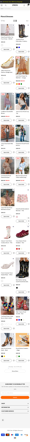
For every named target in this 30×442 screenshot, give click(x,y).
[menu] (1, 5)
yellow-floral (2, 78)
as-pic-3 (9, 324)
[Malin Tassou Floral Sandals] (22, 303)
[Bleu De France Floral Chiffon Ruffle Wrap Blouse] (22, 165)
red (19, 84)
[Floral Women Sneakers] (22, 340)
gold (4, 356)
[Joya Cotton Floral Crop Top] (22, 101)
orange (17, 84)
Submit (15, 397)
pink (17, 217)
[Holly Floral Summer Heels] (7, 340)
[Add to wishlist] (13, 49)
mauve (2, 45)
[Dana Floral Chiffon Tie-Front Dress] (7, 30)
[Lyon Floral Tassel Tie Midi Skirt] (22, 65)
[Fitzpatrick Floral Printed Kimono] (22, 133)
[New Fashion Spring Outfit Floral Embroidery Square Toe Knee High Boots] (22, 268)
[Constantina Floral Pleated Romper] (7, 165)
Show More (15, 371)
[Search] (6, 5)
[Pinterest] (2, 420)
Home (2, 8)
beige (21, 249)
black (17, 47)
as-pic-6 (2, 324)
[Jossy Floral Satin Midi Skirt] (7, 133)
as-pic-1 (4, 324)
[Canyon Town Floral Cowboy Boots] (7, 232)
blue (19, 47)
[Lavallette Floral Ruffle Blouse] (7, 101)
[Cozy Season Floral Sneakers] (22, 232)
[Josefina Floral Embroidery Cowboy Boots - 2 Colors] (22, 31)
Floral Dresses (8, 8)
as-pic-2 (6, 324)
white (2, 281)
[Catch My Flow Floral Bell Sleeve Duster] (7, 197)
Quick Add (6, 49)
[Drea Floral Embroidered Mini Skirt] (22, 198)
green (21, 84)
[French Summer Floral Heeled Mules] (7, 264)
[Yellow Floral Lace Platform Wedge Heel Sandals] (7, 62)
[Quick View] (13, 25)
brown (19, 249)
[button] (14, 21)
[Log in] (24, 5)
